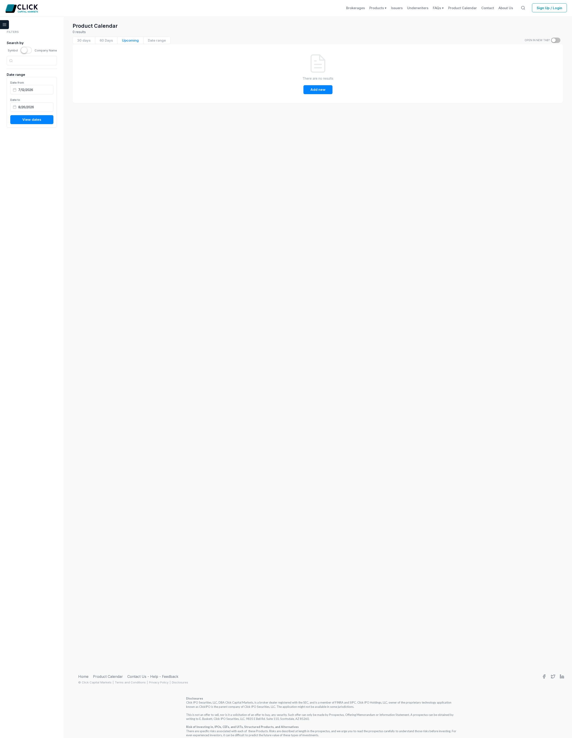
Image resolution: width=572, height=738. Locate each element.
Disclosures (180, 682)
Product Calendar (108, 676)
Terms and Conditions (130, 682)
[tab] (84, 40)
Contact (487, 8)
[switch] (555, 40)
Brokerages (355, 8)
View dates (31, 119)
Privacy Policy (158, 682)
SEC (305, 702)
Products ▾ (378, 8)
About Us (505, 8)
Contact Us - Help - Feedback (152, 676)
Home (83, 676)
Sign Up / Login (549, 8)
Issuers (397, 8)
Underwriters (417, 8)
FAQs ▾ (438, 8)
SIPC (353, 702)
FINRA (339, 702)
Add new (318, 89)
